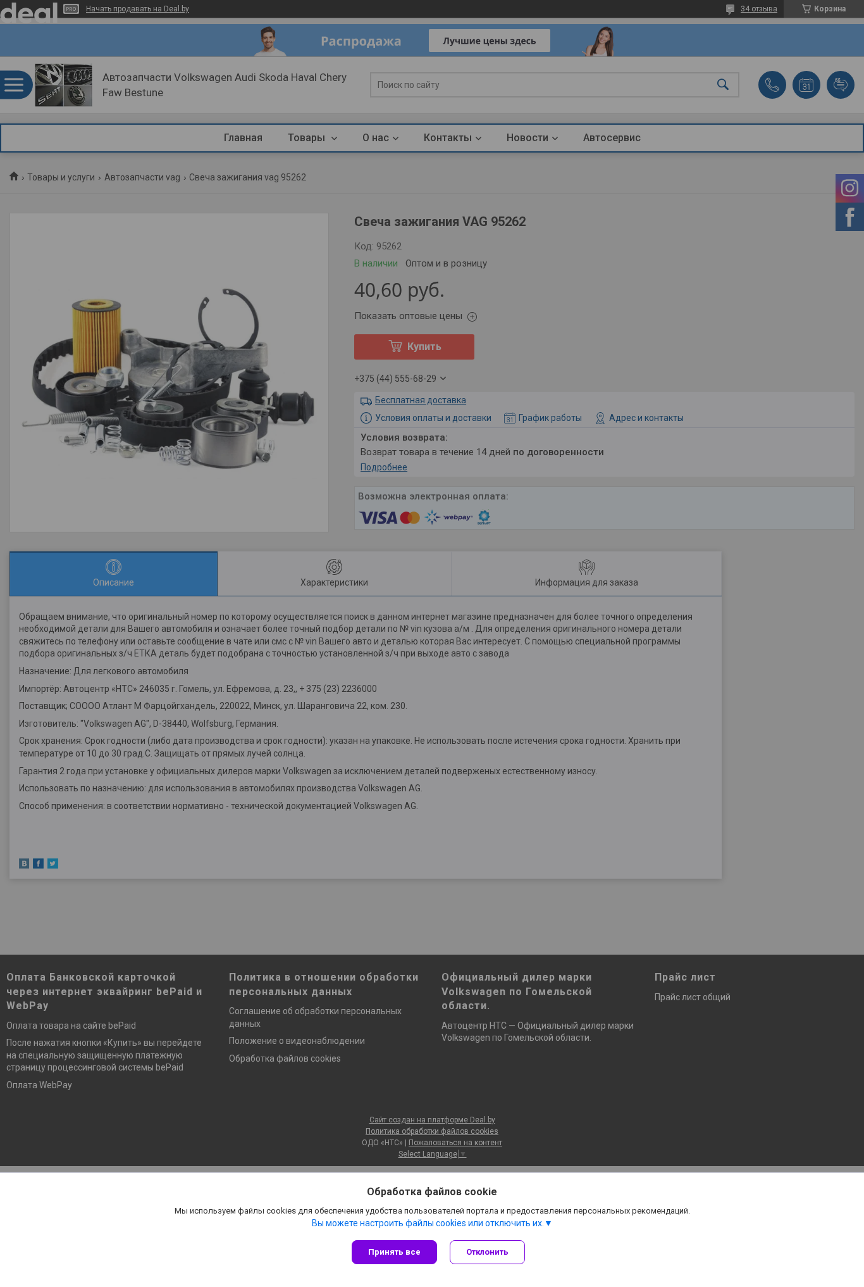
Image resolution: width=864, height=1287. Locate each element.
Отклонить (487, 1252)
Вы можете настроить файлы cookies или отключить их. (428, 1223)
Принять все (394, 1252)
